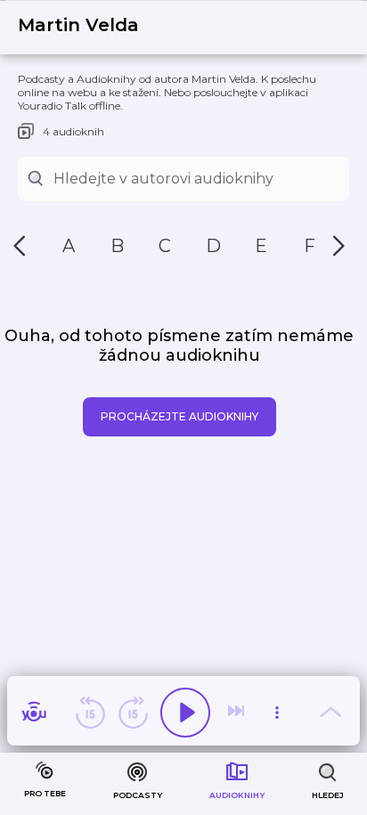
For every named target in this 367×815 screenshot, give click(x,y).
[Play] (185, 712)
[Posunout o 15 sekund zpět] (90, 712)
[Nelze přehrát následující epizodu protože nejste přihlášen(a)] (237, 712)
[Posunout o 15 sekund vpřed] (132, 712)
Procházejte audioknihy (179, 416)
